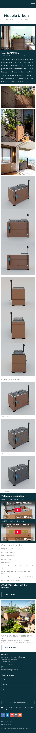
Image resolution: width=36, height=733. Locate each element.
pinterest (12, 715)
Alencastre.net (4, 730)
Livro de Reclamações (6, 724)
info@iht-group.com (11, 670)
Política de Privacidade (6, 721)
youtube (20, 715)
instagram (16, 715)
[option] (18, 38)
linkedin (7, 715)
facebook (3, 715)
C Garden (7, 2)
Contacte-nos (10, 647)
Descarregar (10, 594)
